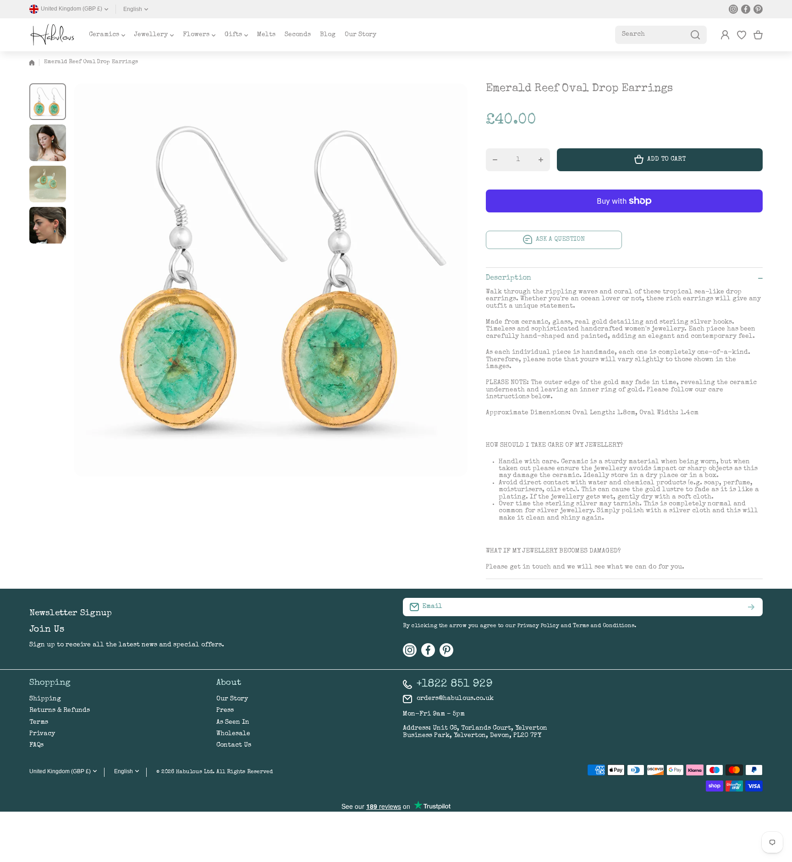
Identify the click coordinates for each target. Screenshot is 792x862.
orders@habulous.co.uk (455, 698)
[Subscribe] (751, 607)
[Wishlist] (741, 34)
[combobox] (661, 35)
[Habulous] (52, 35)
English (132, 9)
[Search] (695, 35)
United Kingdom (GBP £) (60, 771)
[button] (758, 34)
